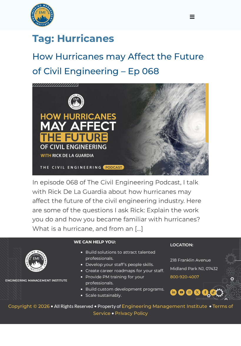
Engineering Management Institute (164, 306)
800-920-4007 (184, 276)
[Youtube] (181, 292)
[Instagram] (189, 292)
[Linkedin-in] (173, 292)
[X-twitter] (197, 292)
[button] (192, 16)
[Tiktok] (213, 292)
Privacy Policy (131, 313)
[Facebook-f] (205, 292)
